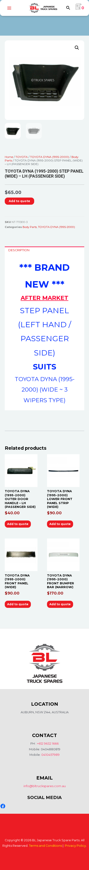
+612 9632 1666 (48, 743)
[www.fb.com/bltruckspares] (3, 806)
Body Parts (30, 227)
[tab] (44, 250)
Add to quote (19, 201)
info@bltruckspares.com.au (44, 786)
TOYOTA (21, 157)
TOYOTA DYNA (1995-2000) (49, 157)
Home (9, 157)
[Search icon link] (68, 8)
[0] (78, 8)
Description (18, 250)
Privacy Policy (75, 845)
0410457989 (50, 755)
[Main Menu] (9, 8)
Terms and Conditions (45, 845)
